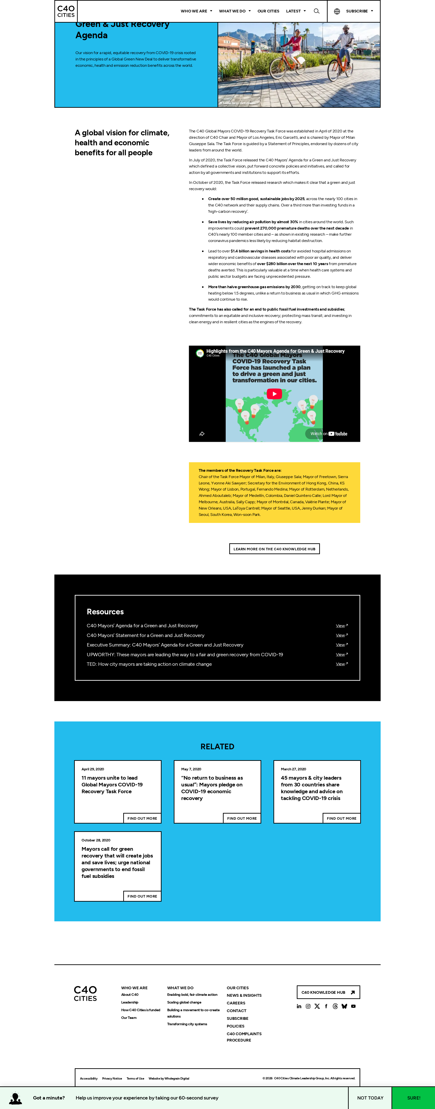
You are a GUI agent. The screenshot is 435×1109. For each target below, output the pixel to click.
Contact (236, 1010)
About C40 (129, 994)
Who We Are (194, 11)
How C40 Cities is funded (140, 1010)
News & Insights (244, 995)
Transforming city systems (187, 1024)
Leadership (129, 1002)
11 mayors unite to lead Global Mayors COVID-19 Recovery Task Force (112, 784)
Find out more (142, 818)
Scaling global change (184, 1002)
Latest (293, 11)
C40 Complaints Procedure (244, 1037)
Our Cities (268, 11)
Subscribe (238, 1018)
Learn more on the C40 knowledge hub (275, 549)
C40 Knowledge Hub (323, 992)
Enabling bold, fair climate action (192, 994)
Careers (236, 1003)
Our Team (128, 1018)
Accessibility (89, 1078)
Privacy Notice (112, 1078)
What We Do (232, 11)
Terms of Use (135, 1078)
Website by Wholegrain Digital (169, 1078)
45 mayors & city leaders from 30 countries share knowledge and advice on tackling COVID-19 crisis (312, 787)
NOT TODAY (370, 1098)
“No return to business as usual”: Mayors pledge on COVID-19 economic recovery (212, 787)
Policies (235, 1026)
